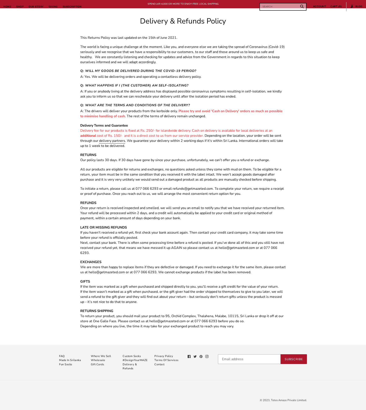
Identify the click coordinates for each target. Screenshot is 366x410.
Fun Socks (65, 364)
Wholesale (98, 360)
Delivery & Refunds (130, 366)
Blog (356, 8)
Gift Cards (97, 364)
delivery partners (112, 140)
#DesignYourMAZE (135, 360)
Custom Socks (132, 356)
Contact (159, 364)
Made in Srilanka (70, 360)
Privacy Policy (163, 356)
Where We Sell (101, 356)
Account (320, 6)
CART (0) (336, 6)
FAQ (62, 356)
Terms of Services (166, 360)
